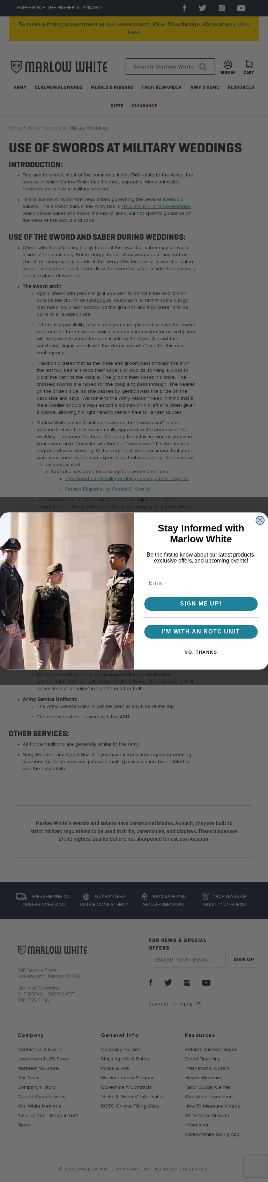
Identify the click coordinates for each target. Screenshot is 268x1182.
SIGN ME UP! (201, 604)
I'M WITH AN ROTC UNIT (201, 631)
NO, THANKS (201, 652)
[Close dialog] (260, 520)
